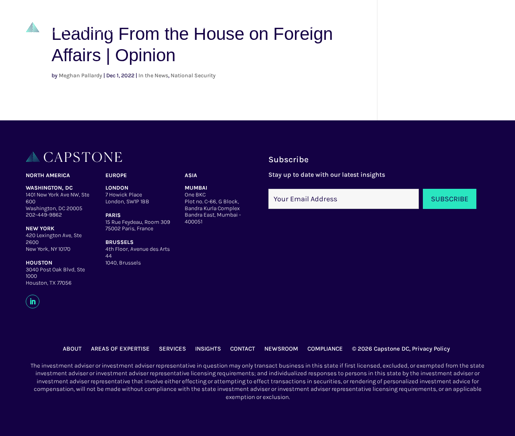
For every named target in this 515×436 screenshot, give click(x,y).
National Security (193, 75)
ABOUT (72, 348)
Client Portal (442, 27)
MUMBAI (196, 187)
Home (178, 27)
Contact (390, 27)
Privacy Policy (431, 348)
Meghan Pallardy (80, 75)
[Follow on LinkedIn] (32, 301)
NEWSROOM (281, 348)
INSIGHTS (208, 348)
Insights (346, 27)
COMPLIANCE (325, 348)
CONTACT (242, 348)
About (213, 27)
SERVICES (172, 348)
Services (301, 27)
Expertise (255, 27)
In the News (153, 75)
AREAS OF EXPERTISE (120, 348)
